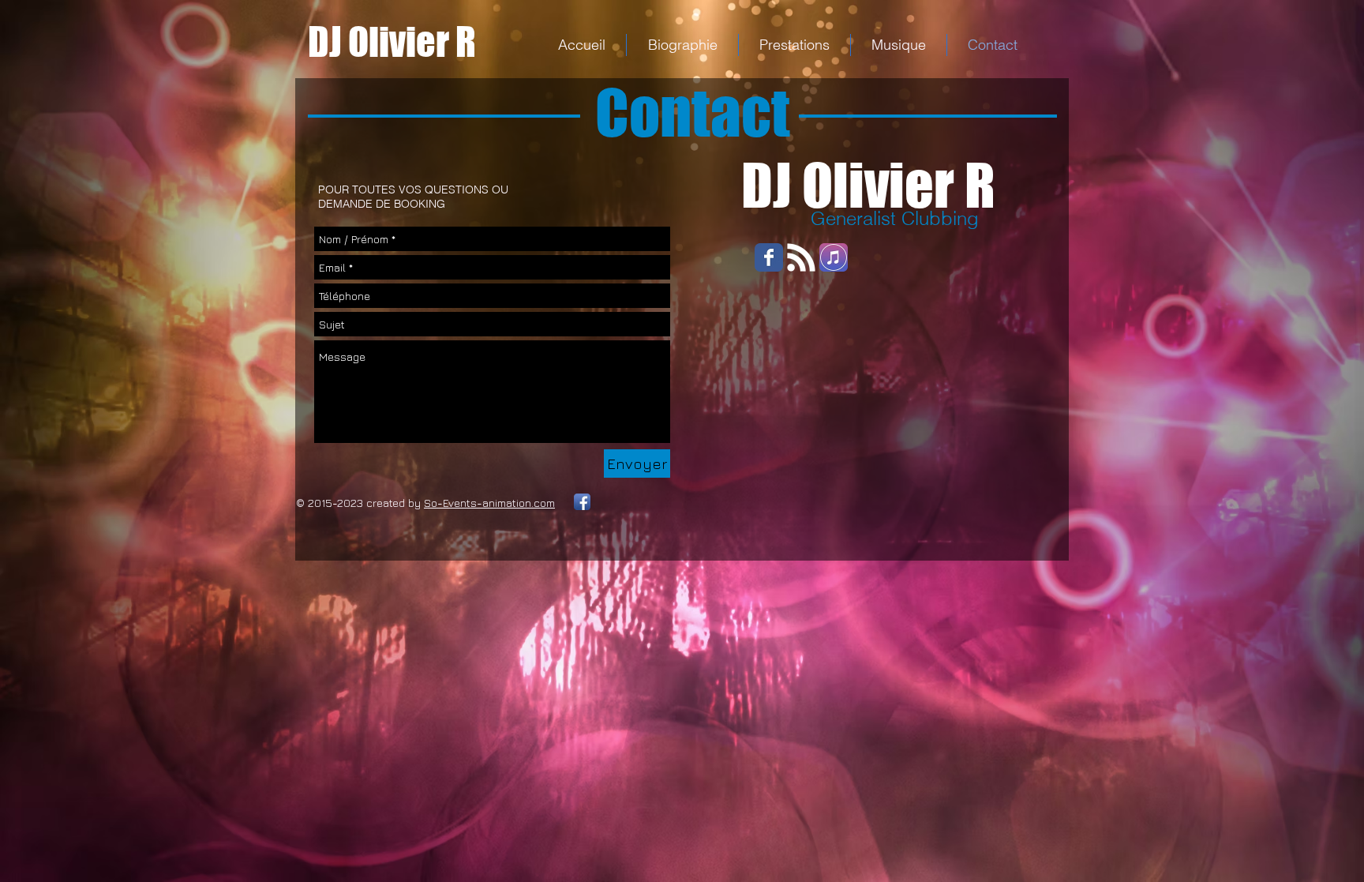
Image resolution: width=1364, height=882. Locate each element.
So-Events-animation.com (489, 502)
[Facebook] (769, 257)
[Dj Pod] (801, 257)
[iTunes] (833, 257)
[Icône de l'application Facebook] (582, 502)
